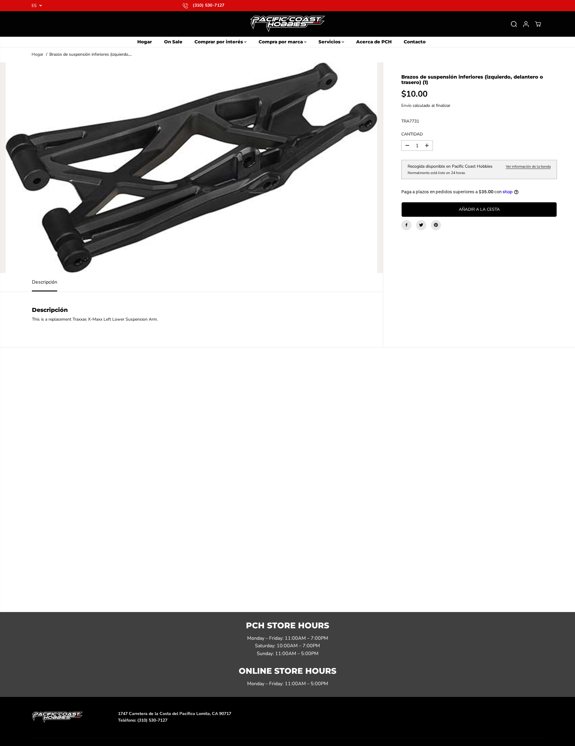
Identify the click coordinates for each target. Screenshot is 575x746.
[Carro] (538, 24)
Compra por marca (281, 42)
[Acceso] (526, 24)
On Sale (173, 42)
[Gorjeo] (421, 225)
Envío (406, 105)
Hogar (144, 42)
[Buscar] (513, 24)
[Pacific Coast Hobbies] (287, 24)
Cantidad (412, 134)
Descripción (44, 282)
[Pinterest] (436, 225)
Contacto (415, 42)
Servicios (330, 42)
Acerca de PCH (374, 42)
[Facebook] (406, 225)
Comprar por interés (219, 42)
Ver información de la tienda (528, 166)
